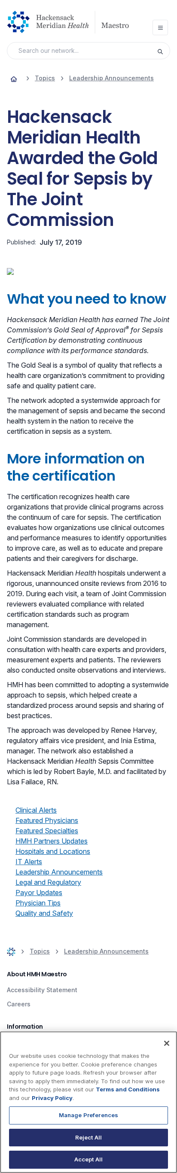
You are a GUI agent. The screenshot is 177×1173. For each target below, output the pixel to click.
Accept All (88, 1159)
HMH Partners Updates (51, 841)
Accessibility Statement (42, 989)
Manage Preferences (88, 1115)
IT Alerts (28, 861)
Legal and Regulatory (48, 882)
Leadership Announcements (59, 872)
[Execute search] (163, 50)
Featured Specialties (46, 830)
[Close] (166, 1043)
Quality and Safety (44, 913)
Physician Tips (38, 903)
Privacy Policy (52, 1097)
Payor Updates (38, 892)
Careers (19, 1004)
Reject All (88, 1137)
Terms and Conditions (128, 1089)
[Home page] (14, 78)
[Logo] (71, 22)
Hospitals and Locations (52, 851)
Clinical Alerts (36, 810)
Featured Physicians (46, 820)
